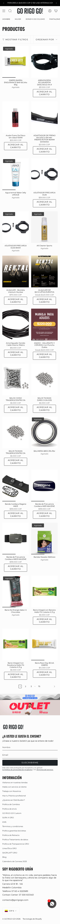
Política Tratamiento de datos (15, 839)
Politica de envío (9, 809)
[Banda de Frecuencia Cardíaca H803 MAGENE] (15, 538)
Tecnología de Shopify (32, 919)
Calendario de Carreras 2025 (14, 861)
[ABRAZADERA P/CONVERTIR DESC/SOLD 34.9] (44, 62)
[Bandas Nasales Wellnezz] (44, 538)
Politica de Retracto (11, 835)
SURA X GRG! (8, 817)
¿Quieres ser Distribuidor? (13, 800)
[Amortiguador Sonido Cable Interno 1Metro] (15, 324)
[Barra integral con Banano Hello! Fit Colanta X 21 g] (44, 591)
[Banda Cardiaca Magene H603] (15, 485)
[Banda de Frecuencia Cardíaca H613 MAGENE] (44, 485)
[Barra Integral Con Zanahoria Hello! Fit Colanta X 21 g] (15, 644)
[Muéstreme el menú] (4, 10)
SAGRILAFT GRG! (9, 853)
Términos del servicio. (44, 770)
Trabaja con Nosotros (11, 791)
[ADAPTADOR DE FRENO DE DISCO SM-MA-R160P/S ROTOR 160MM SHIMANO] (44, 117)
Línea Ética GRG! (9, 848)
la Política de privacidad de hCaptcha (17, 770)
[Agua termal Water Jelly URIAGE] (15, 174)
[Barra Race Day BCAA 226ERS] (44, 644)
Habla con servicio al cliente (14, 787)
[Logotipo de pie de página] (13, 727)
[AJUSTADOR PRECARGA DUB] (44, 174)
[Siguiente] (49, 686)
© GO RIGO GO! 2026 (11, 919)
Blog (4, 857)
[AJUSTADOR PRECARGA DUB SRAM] (15, 227)
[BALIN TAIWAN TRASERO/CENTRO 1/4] (15, 432)
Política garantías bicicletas (14, 831)
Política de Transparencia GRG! (15, 844)
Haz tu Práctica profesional (14, 796)
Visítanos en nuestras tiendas (15, 782)
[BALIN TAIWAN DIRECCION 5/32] (44, 379)
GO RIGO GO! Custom (11, 813)
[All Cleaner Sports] (44, 227)
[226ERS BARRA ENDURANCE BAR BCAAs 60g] (15, 62)
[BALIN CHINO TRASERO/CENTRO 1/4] (15, 379)
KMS (4, 822)
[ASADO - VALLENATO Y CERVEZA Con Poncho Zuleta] (44, 324)
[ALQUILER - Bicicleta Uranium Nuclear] (15, 271)
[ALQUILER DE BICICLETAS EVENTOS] (44, 271)
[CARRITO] (56, 10)
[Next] (56, 3)
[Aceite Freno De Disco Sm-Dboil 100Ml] (15, 117)
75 (39, 686)
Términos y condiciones (12, 826)
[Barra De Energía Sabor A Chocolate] (15, 591)
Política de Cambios (11, 804)
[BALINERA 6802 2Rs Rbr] (44, 432)
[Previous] (3, 3)
